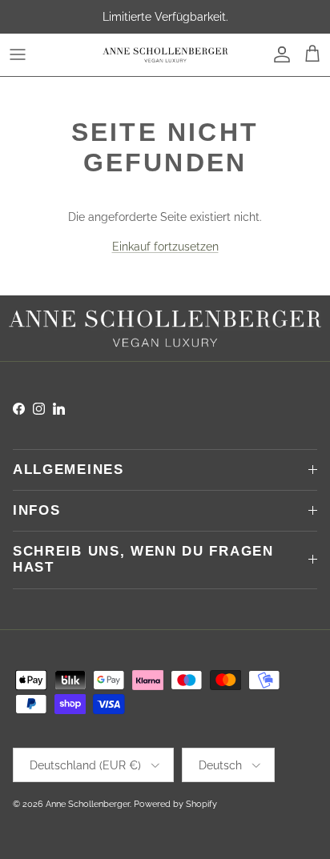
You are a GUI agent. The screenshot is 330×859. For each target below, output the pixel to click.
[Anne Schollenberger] (165, 55)
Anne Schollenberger (88, 804)
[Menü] (17, 54)
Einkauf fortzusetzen (165, 246)
